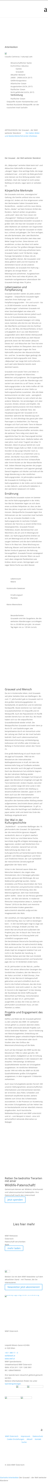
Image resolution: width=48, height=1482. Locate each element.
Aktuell (29, 1439)
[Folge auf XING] (22, 1292)
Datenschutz (38, 1436)
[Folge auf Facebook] (7, 1292)
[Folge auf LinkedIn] (26, 1292)
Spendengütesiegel (13, 1384)
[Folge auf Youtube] (12, 1292)
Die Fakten (30, 133)
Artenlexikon (13, 1477)
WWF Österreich (12, 1436)
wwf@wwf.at (10, 1355)
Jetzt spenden (15, 1199)
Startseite (4, 1477)
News (35, 136)
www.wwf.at (10, 1358)
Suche (24, 1442)
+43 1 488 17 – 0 (11, 1353)
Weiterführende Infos (24, 136)
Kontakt (38, 1439)
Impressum (25, 1436)
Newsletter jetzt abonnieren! (24, 1287)
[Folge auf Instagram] (17, 1292)
